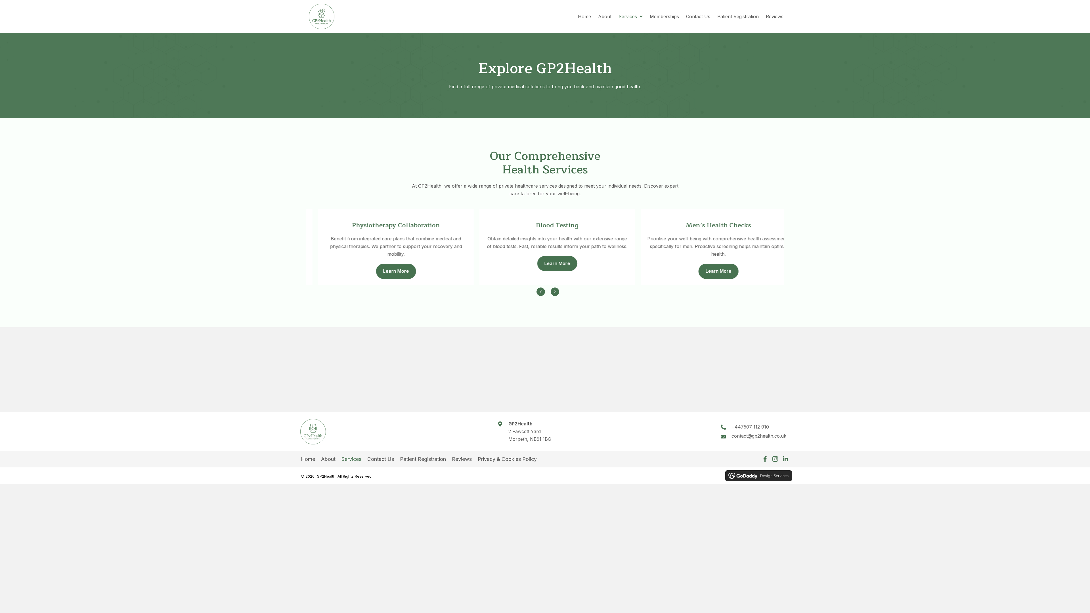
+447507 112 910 (750, 427)
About (328, 459)
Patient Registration (423, 459)
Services (351, 459)
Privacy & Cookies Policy (507, 459)
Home (308, 459)
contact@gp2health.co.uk (758, 436)
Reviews (462, 459)
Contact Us (380, 459)
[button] (765, 459)
